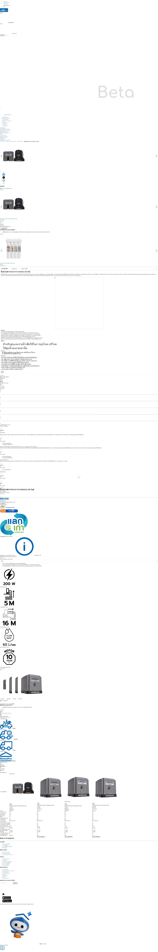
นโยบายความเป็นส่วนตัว (7, 861)
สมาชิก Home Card (6, 852)
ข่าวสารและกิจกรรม (6, 873)
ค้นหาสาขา (5, 4)
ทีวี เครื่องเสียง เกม (3, 131)
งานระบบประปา (3, 135)
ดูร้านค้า (1, 385)
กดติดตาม (7, 376)
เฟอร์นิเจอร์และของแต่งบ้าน (5, 130)
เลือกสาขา (14, 33)
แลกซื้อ (1, 557)
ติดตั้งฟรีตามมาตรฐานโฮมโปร (16, 706)
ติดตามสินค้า (4, 847)
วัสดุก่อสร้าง (2, 139)
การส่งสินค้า (4, 860)
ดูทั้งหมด (1, 189)
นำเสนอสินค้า (5, 875)
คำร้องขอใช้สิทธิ (5, 865)
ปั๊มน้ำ (8, 141)
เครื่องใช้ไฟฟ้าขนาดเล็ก (4, 129)
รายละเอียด (2, 709)
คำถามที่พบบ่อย (5, 845)
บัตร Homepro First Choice (7, 854)
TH (3, 6)
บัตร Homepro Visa (6, 853)
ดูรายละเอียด (2, 508)
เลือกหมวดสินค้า (7, 114)
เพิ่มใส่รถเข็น (4, 228)
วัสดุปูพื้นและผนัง (3, 137)
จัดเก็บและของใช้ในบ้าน (4, 132)
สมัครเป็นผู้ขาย (6, 2)
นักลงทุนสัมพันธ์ (5, 872)
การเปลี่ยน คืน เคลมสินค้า (7, 846)
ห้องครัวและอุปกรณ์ (3, 136)
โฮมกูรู (3, 122)
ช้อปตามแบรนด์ (5, 118)
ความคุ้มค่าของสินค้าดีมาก (7, 444)
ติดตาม (15, 883)
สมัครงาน (4, 874)
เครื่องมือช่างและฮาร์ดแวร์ (5, 140)
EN (4, 6)
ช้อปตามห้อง (4, 117)
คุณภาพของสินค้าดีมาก (6, 443)
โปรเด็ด (3, 124)
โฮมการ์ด (5, 1)
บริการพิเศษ (4, 125)
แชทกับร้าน (2, 386)
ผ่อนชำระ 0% (7, 717)
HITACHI (1, 487)
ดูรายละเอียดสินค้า (41, 836)
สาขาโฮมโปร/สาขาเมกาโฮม (8, 870)
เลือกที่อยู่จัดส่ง (11, 22)
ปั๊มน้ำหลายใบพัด (13, 141)
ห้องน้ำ (1, 134)
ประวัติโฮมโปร (5, 869)
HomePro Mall (5, 119)
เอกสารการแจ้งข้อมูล (6, 862)
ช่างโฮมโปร (4, 123)
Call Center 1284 (5, 878)
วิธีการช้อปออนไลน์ (6, 844)
